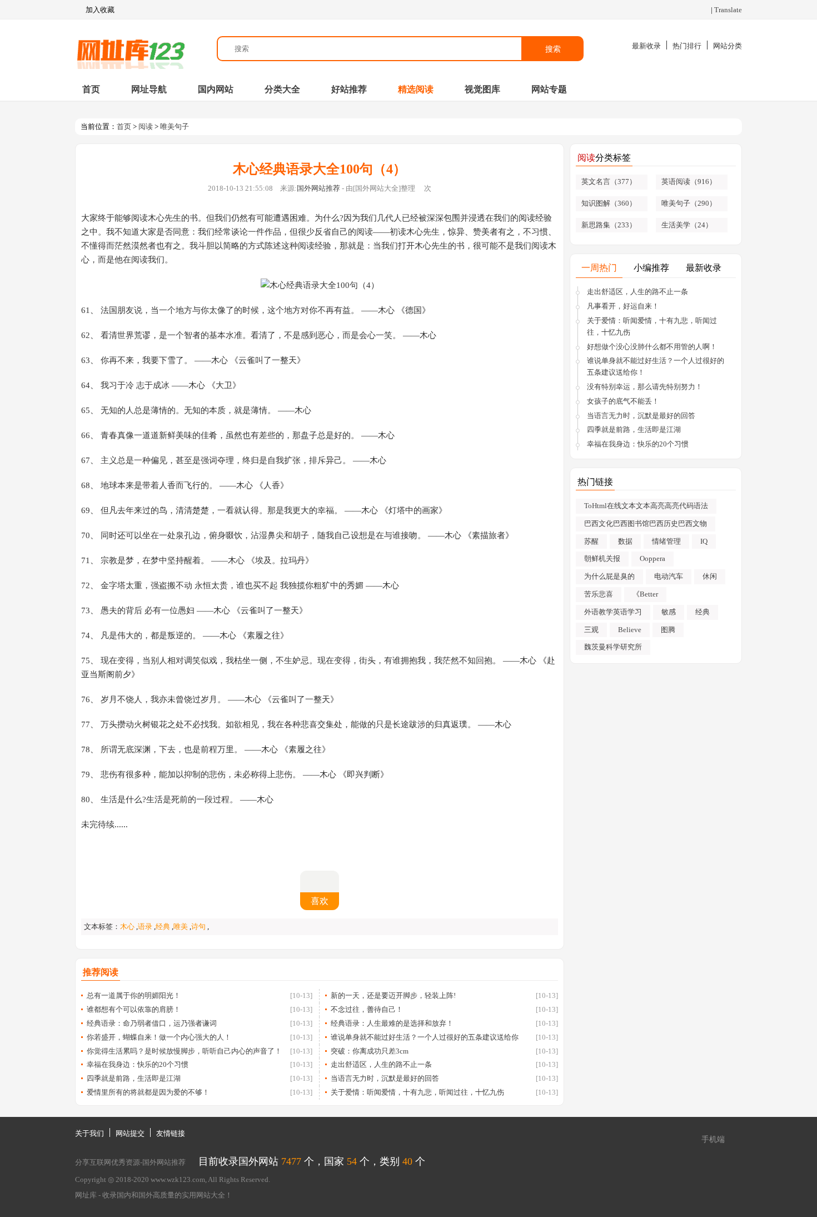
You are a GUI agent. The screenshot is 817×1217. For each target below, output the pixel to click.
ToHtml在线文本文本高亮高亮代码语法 (646, 505)
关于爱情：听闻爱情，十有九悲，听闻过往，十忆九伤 (417, 1092)
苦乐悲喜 (598, 594)
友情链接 (170, 1133)
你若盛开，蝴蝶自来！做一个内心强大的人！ (159, 1037)
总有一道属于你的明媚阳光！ (134, 995)
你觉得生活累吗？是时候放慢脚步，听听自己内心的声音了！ (184, 1051)
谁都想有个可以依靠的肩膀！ (134, 1009)
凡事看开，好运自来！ (623, 306)
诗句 (198, 926)
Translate (728, 10)
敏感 (668, 612)
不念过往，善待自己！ (367, 1009)
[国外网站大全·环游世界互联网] (130, 48)
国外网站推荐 (318, 188)
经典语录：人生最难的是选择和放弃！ (392, 1023)
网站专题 (549, 89)
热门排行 (686, 46)
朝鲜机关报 (602, 558)
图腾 (668, 629)
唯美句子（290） (688, 203)
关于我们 (89, 1133)
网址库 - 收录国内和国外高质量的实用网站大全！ (153, 1195)
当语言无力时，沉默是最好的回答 (385, 1078)
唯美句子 (174, 126)
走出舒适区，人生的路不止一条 (381, 1064)
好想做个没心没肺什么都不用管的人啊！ (652, 346)
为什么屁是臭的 (609, 576)
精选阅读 (416, 89)
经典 (163, 926)
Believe (629, 629)
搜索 (553, 48)
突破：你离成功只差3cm (370, 1051)
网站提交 (130, 1133)
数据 (625, 541)
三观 (591, 629)
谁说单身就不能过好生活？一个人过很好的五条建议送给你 (425, 1037)
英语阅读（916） (688, 181)
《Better (645, 594)
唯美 (180, 926)
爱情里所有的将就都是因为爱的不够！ (148, 1092)
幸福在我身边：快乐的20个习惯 (137, 1064)
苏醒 (591, 541)
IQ (704, 541)
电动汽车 (668, 576)
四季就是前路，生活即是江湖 (134, 1078)
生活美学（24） (687, 225)
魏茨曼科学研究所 (613, 647)
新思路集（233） (608, 225)
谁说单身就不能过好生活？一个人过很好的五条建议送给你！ (655, 366)
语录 (145, 926)
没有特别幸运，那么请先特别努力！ (645, 387)
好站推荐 (349, 89)
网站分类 (727, 46)
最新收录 (646, 46)
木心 (127, 926)
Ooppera (652, 558)
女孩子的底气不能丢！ (623, 401)
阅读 (145, 126)
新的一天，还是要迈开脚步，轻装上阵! (393, 995)
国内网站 (215, 89)
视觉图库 (482, 89)
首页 (91, 89)
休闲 (710, 576)
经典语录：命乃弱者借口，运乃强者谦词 (152, 1023)
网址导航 (149, 89)
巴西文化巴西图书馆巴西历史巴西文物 (645, 523)
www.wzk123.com (178, 1179)
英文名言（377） (608, 181)
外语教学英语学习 (613, 612)
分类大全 (282, 89)
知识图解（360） (608, 203)
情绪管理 (666, 541)
